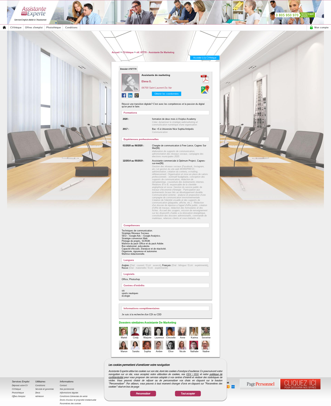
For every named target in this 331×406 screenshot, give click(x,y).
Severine (206, 337)
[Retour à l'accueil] (4, 27)
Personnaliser (143, 393)
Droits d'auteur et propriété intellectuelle (78, 400)
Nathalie (194, 351)
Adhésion (39, 396)
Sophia (147, 351)
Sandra (135, 351)
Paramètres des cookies (70, 403)
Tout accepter (188, 393)
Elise (170, 351)
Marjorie (147, 337)
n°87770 (128, 69)
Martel (124, 337)
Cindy (136, 337)
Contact (63, 385)
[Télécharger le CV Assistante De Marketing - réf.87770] (200, 79)
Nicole (182, 351)
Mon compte (321, 27)
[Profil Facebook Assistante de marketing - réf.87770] (125, 96)
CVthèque (16, 27)
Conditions (71, 27)
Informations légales (69, 393)
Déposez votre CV (20, 385)
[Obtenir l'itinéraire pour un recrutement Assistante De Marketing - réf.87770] (205, 89)
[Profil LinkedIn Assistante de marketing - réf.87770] (131, 96)
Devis (37, 393)
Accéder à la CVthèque (204, 57)
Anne (182, 337)
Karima (194, 337)
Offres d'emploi (34, 27)
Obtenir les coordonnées (166, 93)
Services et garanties (44, 389)
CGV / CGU (192, 374)
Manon (124, 351)
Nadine (206, 351)
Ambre (159, 351)
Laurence (159, 337)
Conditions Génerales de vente (73, 396)
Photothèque (53, 27)
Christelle (170, 337)
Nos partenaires (67, 389)
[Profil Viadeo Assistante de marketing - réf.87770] (136, 96)
